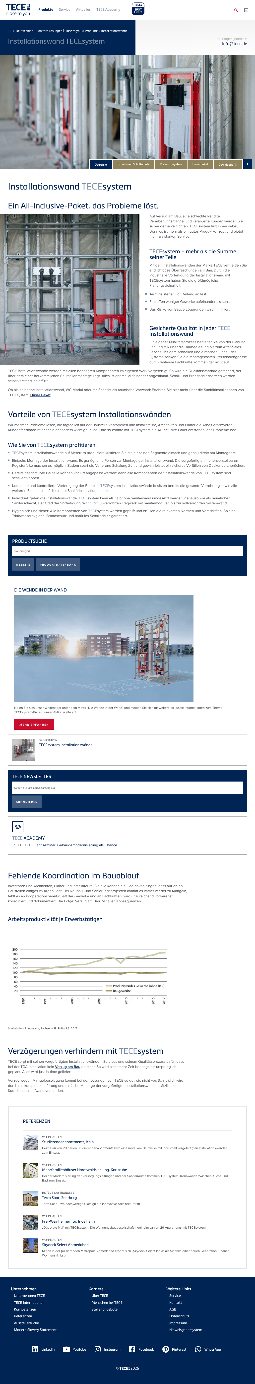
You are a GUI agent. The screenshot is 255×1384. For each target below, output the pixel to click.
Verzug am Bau (67, 1066)
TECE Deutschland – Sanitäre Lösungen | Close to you (44, 31)
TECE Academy (108, 9)
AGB (172, 1309)
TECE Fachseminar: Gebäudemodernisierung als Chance (71, 845)
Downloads (228, 164)
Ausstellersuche (26, 1323)
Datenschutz (179, 1316)
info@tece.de (234, 43)
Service (64, 9)
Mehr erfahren (34, 724)
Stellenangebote (105, 1309)
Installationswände (114, 31)
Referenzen (23, 1316)
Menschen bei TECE (107, 1302)
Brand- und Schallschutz (134, 164)
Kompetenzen (25, 1309)
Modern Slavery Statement (35, 1329)
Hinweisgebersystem (185, 1329)
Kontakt (175, 1302)
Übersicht (101, 164)
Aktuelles (83, 9)
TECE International (28, 1302)
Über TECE (100, 1295)
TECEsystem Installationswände (65, 744)
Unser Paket (200, 164)
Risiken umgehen (171, 164)
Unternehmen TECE (29, 1295)
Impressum (178, 1323)
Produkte (45, 9)
